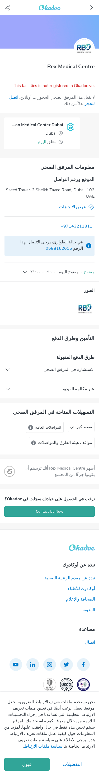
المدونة (89, 610)
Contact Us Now (49, 511)
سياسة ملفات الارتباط (43, 746)
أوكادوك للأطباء (81, 589)
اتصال (90, 642)
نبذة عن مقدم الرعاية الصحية (70, 578)
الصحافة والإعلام (80, 599)
